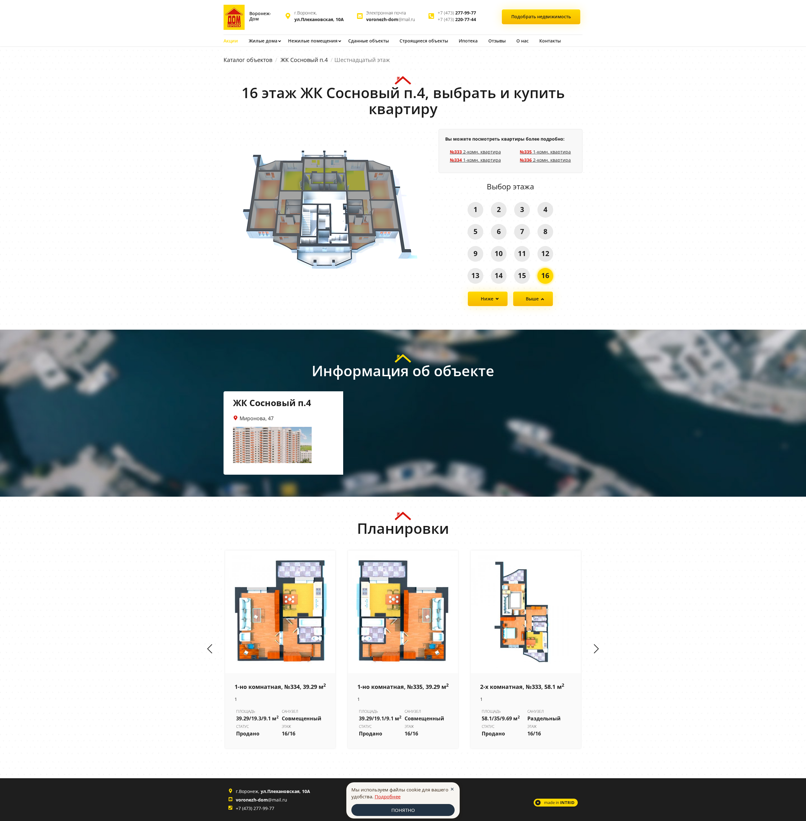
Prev (210, 649)
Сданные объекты (368, 41)
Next (596, 649)
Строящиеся (424, 41)
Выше (532, 299)
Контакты (550, 41)
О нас (522, 41)
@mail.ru (390, 19)
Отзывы (497, 41)
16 (545, 275)
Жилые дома (263, 41)
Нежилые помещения (313, 41)
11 (522, 253)
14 (499, 275)
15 (522, 275)
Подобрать (541, 17)
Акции (231, 41)
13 (475, 275)
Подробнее (387, 796)
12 (545, 253)
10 (499, 253)
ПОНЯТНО (403, 810)
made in (559, 802)
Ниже (487, 299)
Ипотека (468, 41)
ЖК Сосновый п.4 (304, 60)
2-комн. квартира (475, 152)
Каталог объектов (248, 60)
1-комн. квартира (475, 160)
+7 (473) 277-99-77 (255, 808)
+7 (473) (457, 13)
